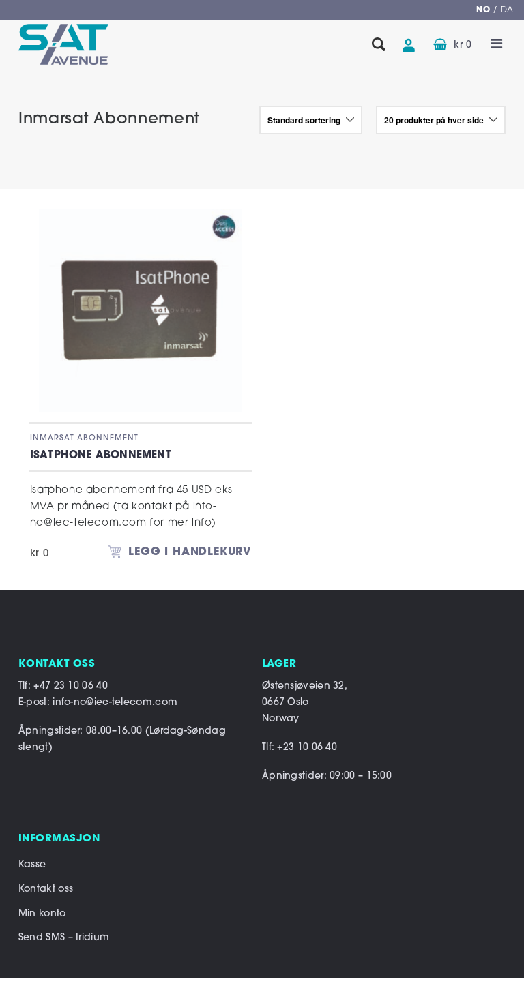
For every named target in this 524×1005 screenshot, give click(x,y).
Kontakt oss (45, 889)
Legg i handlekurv (190, 552)
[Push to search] (378, 45)
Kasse (32, 865)
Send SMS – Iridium (63, 938)
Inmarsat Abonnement (84, 438)
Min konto (42, 914)
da (507, 10)
